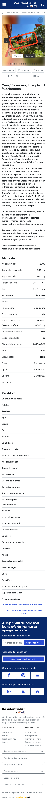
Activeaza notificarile (22, 659)
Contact (5, 742)
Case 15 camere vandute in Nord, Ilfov (22, 604)
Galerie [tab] (17, 56)
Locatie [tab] (29, 56)
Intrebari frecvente (33, 745)
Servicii (5, 736)
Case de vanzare (11, 771)
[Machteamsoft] (23, 797)
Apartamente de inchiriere (15, 758)
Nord (41, 85)
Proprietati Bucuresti (13, 764)
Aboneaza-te (33, 642)
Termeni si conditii (33, 739)
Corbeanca (12, 89)
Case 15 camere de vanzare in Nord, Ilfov (23, 612)
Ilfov (31, 85)
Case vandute (12, 13)
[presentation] (6, 40)
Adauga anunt (31, 736)
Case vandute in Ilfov (30, 13)
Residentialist (13, 711)
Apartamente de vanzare (15, 751)
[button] (7, 64)
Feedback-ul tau (9, 739)
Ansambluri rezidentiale (14, 784)
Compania (6, 732)
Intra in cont (30, 732)
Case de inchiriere (11, 778)
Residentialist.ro (25, 5)
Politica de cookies (33, 742)
